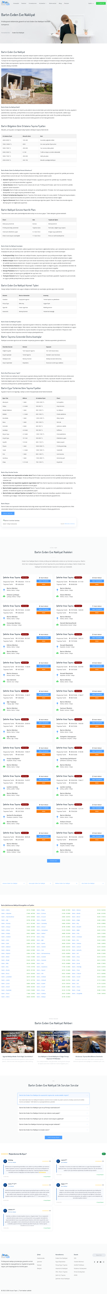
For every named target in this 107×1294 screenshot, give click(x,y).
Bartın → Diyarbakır (6, 990)
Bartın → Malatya (41, 997)
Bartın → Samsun (76, 947)
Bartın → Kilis (40, 973)
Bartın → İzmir (40, 950)
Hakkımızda (40, 1258)
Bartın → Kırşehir (41, 983)
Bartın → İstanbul (41, 947)
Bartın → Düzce (5, 993)
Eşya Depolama (60, 1262)
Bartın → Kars (40, 963)
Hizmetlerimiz (5, 33)
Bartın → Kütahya (41, 993)
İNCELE (43, 584)
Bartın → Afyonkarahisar (8, 917)
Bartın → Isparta (41, 943)
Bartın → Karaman (41, 960)
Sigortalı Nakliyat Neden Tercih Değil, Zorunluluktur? (18, 1056)
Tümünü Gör (53, 860)
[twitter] (97, 1262)
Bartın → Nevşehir (76, 927)
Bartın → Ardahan (6, 937)
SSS (75, 1258)
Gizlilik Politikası (79, 1265)
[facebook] (94, 1262)
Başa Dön (99, 1255)
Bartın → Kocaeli (41, 987)
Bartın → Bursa (5, 973)
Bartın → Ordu (75, 933)
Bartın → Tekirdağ (76, 967)
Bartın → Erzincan (41, 913)
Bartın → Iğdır (40, 940)
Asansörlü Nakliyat (61, 1268)
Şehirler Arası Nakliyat (63, 1279)
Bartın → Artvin (5, 940)
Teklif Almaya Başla (53, 1137)
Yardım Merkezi (79, 1262)
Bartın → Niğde (76, 930)
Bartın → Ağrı (5, 920)
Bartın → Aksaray (6, 923)
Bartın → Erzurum (41, 917)
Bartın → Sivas (75, 960)
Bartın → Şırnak (76, 963)
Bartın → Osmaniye (77, 937)
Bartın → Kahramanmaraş (43, 953)
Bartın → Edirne (5, 997)
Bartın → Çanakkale (7, 977)
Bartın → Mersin (76, 917)
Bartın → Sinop (76, 957)
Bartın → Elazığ (40, 910)
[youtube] (100, 1262)
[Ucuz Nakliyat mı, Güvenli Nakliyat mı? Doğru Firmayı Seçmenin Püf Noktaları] (53, 1042)
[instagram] (103, 1262)
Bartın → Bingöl (5, 960)
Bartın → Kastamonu (42, 967)
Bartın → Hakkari (41, 933)
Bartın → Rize (75, 940)
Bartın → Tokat (76, 970)
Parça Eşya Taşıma (61, 1265)
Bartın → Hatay (40, 937)
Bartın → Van (75, 983)
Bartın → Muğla (76, 920)
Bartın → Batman (6, 950)
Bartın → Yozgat (76, 990)
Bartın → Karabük (41, 957)
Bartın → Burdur (6, 970)
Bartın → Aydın (5, 943)
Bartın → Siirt (75, 953)
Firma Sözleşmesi (79, 1272)
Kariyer (39, 1265)
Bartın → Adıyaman (6, 913)
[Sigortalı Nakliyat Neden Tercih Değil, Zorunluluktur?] (17, 1042)
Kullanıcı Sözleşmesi (80, 1268)
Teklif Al (101, 3)
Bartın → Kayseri (41, 970)
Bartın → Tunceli (76, 977)
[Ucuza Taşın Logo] (5, 3)
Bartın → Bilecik (5, 957)
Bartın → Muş (75, 923)
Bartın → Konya (41, 990)
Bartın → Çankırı (6, 980)
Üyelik (90, 3)
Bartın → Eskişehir (41, 920)
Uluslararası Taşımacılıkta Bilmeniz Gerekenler (89, 1056)
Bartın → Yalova (76, 987)
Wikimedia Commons (70, 523)
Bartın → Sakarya (76, 943)
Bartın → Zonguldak (77, 993)
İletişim (39, 1268)
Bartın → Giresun (41, 927)
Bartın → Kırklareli (41, 980)
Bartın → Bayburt (6, 953)
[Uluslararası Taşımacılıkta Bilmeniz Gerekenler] (89, 1042)
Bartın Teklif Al (8, 513)
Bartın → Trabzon (76, 973)
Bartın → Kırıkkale (41, 977)
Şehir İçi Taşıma (60, 1275)
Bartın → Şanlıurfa (76, 950)
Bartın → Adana (6, 910)
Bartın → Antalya (6, 933)
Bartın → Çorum (6, 983)
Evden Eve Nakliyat (61, 1258)
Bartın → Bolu (5, 967)
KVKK (75, 1275)
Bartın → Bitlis (5, 963)
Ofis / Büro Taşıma (61, 1272)
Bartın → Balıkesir (6, 947)
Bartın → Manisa (76, 910)
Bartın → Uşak (75, 980)
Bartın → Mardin (76, 913)
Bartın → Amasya (6, 927)
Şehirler (39, 1262)
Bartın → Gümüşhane (42, 930)
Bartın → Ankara (6, 930)
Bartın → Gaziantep (42, 923)
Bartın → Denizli (6, 987)
